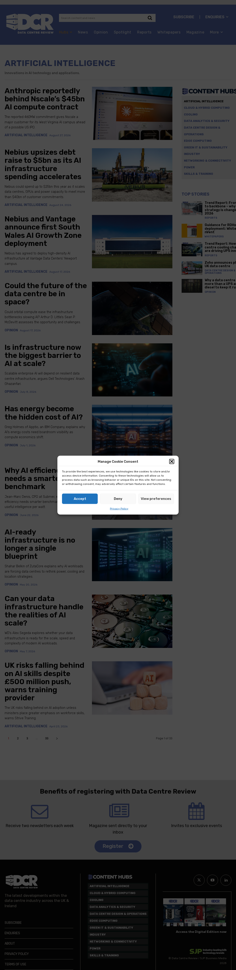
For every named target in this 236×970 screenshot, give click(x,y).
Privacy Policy (119, 508)
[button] (171, 461)
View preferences (156, 499)
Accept (80, 499)
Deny (118, 499)
